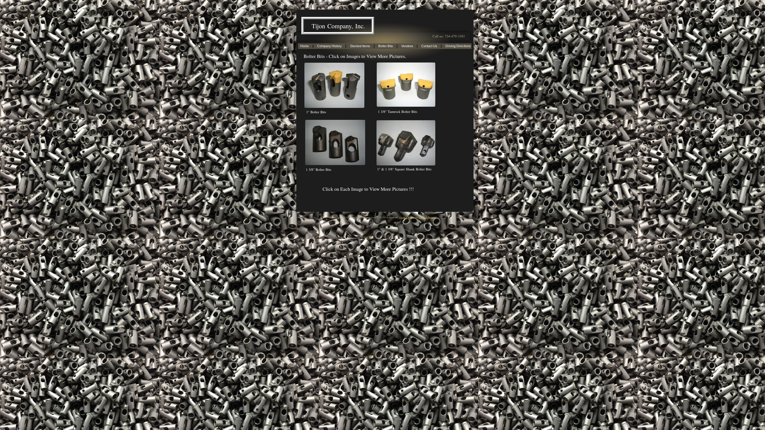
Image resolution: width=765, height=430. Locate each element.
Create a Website (406, 217)
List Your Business (427, 217)
